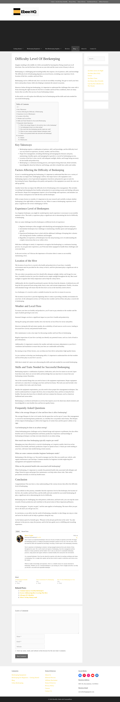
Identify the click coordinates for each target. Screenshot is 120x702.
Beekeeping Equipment (33, 48)
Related (22, 137)
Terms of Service (81, 1)
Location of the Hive (23, 116)
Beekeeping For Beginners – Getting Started (25, 677)
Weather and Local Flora (24, 118)
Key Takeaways (21, 109)
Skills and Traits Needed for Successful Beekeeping (31, 120)
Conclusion (20, 135)
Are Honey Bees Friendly (95, 81)
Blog (74, 48)
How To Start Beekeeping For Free (66, 579)
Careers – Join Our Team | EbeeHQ (59, 1)
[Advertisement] (60, 33)
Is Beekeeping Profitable (21, 579)
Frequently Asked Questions (25, 123)
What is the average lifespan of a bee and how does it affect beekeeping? (38, 125)
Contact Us (93, 48)
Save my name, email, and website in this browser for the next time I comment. (41, 651)
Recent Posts (25, 531)
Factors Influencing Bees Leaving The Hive (34, 593)
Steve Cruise (29, 535)
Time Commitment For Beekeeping (45, 579)
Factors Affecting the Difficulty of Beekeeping (30, 111)
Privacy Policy (72, 1)
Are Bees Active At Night (95, 71)
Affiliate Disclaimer (103, 1)
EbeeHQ (39, 537)
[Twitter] (77, 537)
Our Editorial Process (92, 1)
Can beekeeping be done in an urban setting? (31, 127)
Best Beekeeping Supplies (52, 48)
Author (17, 531)
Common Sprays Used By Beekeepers (32, 591)
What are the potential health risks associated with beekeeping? (36, 133)
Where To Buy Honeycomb (28, 597)
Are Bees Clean (92, 78)
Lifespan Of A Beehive (27, 595)
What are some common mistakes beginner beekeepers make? (35, 131)
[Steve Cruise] (19, 542)
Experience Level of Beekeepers (26, 114)
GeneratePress (68, 699)
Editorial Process (50, 677)
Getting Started (17, 48)
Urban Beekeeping (17, 683)
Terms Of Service (50, 683)
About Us (84, 48)
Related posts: (23, 139)
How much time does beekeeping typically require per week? (35, 129)
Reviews (67, 48)
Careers (47, 688)
